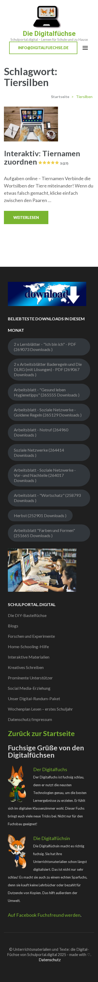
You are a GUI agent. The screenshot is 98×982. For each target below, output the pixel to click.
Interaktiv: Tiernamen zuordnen (42, 157)
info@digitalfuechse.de (43, 47)
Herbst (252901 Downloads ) (40, 515)
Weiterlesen (26, 217)
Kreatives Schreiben (26, 667)
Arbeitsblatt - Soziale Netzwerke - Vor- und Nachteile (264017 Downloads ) (45, 475)
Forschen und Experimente (31, 636)
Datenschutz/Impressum (30, 719)
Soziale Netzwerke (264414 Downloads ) (39, 452)
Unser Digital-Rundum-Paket (34, 698)
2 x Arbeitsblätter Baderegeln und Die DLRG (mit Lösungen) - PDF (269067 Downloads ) (48, 369)
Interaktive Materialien (28, 656)
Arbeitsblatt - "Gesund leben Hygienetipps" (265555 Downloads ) (46, 392)
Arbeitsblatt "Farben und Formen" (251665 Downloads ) (44, 533)
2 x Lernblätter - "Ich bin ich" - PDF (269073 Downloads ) (45, 347)
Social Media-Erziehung (29, 688)
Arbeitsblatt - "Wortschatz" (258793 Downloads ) (47, 498)
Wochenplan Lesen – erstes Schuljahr (40, 708)
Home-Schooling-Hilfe (28, 646)
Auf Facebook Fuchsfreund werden (44, 915)
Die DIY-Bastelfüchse (27, 615)
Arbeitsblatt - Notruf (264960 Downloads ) (41, 432)
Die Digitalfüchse (49, 33)
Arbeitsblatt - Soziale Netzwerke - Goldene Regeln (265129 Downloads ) (48, 412)
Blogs (13, 625)
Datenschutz (50, 960)
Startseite (60, 96)
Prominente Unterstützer (30, 677)
